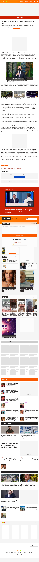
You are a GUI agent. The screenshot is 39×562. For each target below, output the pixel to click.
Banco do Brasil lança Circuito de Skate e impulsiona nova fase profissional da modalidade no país (32, 508)
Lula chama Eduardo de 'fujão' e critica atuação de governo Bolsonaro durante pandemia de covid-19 (8, 459)
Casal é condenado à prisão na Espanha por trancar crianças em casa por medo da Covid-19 (29, 459)
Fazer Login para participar (19, 176)
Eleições (6, 208)
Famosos (6, 395)
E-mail (34, 1)
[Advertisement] (27, 466)
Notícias (18, 168)
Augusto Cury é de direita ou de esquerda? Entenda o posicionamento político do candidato (28, 485)
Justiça (7, 506)
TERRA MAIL (21, 1)
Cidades (5, 168)
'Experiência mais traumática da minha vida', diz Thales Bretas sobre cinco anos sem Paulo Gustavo (12, 466)
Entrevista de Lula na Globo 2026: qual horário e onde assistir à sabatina (9, 500)
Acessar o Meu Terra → (15, 218)
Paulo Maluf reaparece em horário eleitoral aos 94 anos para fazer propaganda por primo (12, 515)
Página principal (5, 1)
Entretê (6, 402)
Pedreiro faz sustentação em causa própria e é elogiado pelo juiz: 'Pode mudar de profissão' (12, 508)
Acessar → (16, 256)
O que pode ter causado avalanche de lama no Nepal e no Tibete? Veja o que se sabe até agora (10, 485)
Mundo (2, 441)
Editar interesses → (34, 223)
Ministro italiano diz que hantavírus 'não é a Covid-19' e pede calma (9, 445)
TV (5, 382)
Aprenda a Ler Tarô (12, 253)
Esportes (7, 409)
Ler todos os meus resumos (19, 235)
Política (21, 434)
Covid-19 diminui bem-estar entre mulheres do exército (8, 436)
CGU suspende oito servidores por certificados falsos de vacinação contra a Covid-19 (29, 437)
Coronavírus (10, 168)
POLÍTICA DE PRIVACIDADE (28, 552)
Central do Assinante (28, 1)
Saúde (14, 168)
